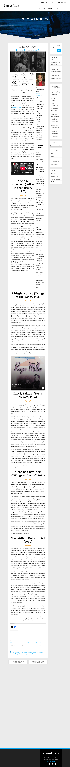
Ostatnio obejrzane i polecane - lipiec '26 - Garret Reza (56, 92)
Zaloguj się (53, 173)
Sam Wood (53, 129)
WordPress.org (54, 181)
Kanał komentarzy (55, 179)
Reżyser (20, 654)
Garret (11, 5)
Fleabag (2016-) (54, 121)
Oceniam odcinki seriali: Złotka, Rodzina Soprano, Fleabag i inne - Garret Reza (55, 116)
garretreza (20, 50)
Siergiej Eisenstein (55, 67)
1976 (16, 652)
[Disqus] (28, 683)
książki (52, 156)
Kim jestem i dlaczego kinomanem (52, 8)
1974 (14, 652)
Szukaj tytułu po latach (56, 3)
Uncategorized (54, 164)
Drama (28, 652)
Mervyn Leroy (54, 136)
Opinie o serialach (55, 161)
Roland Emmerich (37, 642)
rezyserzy (24, 654)
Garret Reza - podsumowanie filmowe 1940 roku (55, 125)
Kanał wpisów (54, 176)
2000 (22, 652)
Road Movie (30, 654)
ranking (16, 654)
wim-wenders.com (16, 107)
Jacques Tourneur (55, 96)
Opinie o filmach (55, 159)
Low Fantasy (33, 652)
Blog (36, 50)
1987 (19, 652)
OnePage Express (51, 761)
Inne (42, 3)
